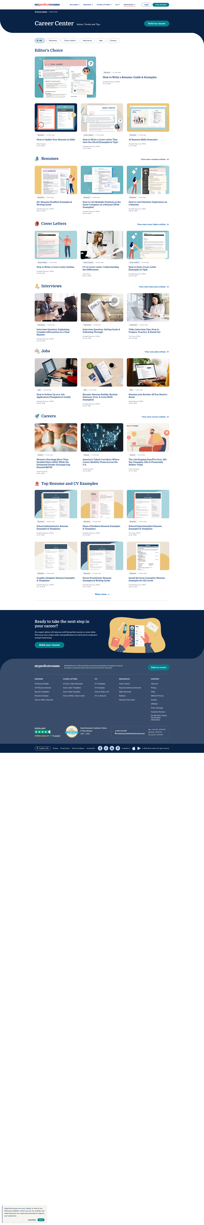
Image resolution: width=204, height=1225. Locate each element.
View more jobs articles (155, 352)
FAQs (153, 692)
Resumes (53, 40)
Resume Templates (42, 692)
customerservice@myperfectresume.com (131, 733)
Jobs (101, 40)
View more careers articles (154, 417)
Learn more (32, 1220)
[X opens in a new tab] (106, 748)
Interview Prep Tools (127, 700)
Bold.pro (122, 696)
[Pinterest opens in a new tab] (117, 748)
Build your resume (49, 645)
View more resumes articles (153, 159)
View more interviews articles (152, 287)
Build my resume (156, 23)
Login (146, 5)
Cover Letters (70, 40)
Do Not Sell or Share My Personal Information (159, 718)
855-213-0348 (122, 731)
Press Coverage (157, 708)
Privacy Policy (64, 748)
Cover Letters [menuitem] (103, 5)
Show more (101, 594)
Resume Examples (42, 696)
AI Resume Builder (41, 12)
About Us (154, 684)
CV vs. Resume (100, 696)
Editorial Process (157, 696)
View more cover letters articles (151, 224)
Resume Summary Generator (130, 688)
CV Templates (100, 684)
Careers (113, 40)
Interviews (87, 40)
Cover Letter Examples (71, 692)
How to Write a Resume (44, 700)
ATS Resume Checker (43, 688)
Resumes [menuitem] (87, 5)
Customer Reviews (158, 712)
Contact (154, 700)
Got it (41, 1220)
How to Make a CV (102, 692)
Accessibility (91, 748)
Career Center (124, 684)
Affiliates (154, 704)
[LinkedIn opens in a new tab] (112, 748)
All (40, 40)
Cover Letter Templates (72, 688)
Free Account (161, 5)
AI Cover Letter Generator (73, 684)
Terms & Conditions (78, 748)
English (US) (44, 748)
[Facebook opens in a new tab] (100, 748)
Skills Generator (125, 692)
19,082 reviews (41, 736)
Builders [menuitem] (74, 5)
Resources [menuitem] (129, 5)
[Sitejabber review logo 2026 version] (71, 731)
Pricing (153, 688)
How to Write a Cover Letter (74, 696)
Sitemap (55, 748)
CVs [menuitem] (116, 5)
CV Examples (100, 688)
